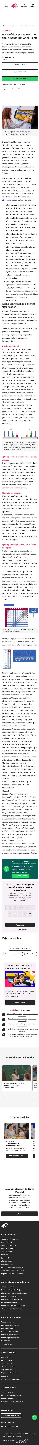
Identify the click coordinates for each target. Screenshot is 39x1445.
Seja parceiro (6, 1370)
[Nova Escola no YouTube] (17, 1426)
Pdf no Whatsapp (21, 79)
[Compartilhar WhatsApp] (5, 89)
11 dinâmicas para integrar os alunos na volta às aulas (20, 1030)
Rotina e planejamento (10, 1338)
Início (4, 26)
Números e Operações (13, 954)
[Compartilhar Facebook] (12, 89)
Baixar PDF (21, 72)
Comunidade (6, 1357)
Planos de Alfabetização (10, 1296)
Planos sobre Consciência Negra (14, 1293)
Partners (4, 1376)
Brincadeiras (6, 1258)
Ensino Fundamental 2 (10, 1335)
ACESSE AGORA (20, 876)
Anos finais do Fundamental (20, 948)
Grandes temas (7, 1242)
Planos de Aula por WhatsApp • (13, 1306)
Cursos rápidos (7, 1341)
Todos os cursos (7, 1322)
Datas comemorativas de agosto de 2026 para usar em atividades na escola (20, 1035)
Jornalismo (13, 26)
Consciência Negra (8, 1245)
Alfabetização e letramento (12, 1331)
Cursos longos (7, 1344)
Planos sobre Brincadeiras (11, 1299)
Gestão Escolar (7, 1264)
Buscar (24, 7)
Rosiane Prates (10, 57)
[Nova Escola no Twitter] (6, 1426)
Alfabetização (6, 1252)
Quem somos (6, 1363)
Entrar (32, 7)
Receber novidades (11, 1415)
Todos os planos (7, 1287)
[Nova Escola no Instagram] (9, 1426)
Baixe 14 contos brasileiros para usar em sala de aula (19, 1020)
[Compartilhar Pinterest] (19, 89)
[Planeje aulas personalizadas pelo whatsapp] (34, 1417)
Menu (6, 7)
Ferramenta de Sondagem (11, 1290)
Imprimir (21, 65)
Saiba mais (20, 1002)
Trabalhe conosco (8, 1366)
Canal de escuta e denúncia (12, 1402)
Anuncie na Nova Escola (11, 1379)
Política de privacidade (10, 1399)
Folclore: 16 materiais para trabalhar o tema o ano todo (21, 1015)
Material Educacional (9, 1302)
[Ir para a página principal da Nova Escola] (14, 5)
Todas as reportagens (9, 1239)
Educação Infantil (8, 1248)
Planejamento (6, 1261)
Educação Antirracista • (10, 1325)
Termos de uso (7, 1392)
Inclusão (4, 1255)
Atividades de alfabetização (12, 1309)
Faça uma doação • (9, 1373)
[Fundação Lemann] (22, 1441)
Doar (19, 1214)
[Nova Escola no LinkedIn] (13, 1426)
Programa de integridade (11, 1395)
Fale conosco (6, 1360)
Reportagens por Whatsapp (12, 1274)
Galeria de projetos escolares (12, 1270)
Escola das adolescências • (12, 1267)
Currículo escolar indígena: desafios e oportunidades (19, 1025)
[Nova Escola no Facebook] (2, 1426)
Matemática (31, 954)
